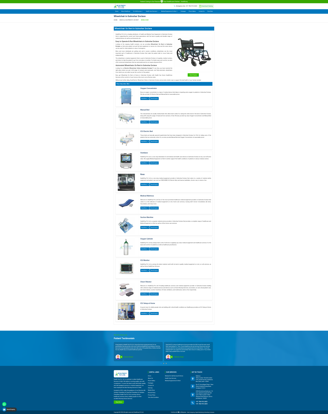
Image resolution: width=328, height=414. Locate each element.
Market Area (151, 390)
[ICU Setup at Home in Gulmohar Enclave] (126, 311)
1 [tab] (161, 363)
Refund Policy (151, 392)
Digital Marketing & (200, 412)
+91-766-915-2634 (201, 404)
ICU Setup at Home (147, 303)
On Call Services (137, 11)
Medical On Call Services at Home (174, 376)
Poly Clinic (210, 11)
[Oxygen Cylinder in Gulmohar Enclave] (126, 246)
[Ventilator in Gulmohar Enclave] (126, 160)
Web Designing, (191, 412)
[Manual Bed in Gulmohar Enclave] (126, 117)
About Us (150, 378)
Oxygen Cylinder (146, 239)
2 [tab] (163, 363)
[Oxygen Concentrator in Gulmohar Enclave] (126, 96)
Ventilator (144, 153)
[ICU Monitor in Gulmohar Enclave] (126, 268)
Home (116, 11)
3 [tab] (166, 363)
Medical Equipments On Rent (168, 11)
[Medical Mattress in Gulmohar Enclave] (126, 203)
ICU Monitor (145, 260)
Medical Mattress (147, 196)
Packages (183, 11)
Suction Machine (146, 217)
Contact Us (201, 11)
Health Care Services (151, 11)
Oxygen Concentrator (148, 88)
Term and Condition (153, 397)
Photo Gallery (192, 11)
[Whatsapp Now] (4, 404)
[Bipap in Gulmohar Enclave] (126, 182)
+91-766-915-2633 (186, 6)
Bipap (142, 174)
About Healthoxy (125, 11)
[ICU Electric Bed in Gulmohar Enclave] (126, 139)
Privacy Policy (151, 395)
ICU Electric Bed (146, 131)
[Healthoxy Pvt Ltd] (120, 6)
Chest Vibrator (146, 282)
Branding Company (209, 412)
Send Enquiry (154, 98)
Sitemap (150, 387)
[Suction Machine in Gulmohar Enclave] (126, 225)
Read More (144, 98)
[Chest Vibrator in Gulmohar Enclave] (126, 289)
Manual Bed (144, 110)
